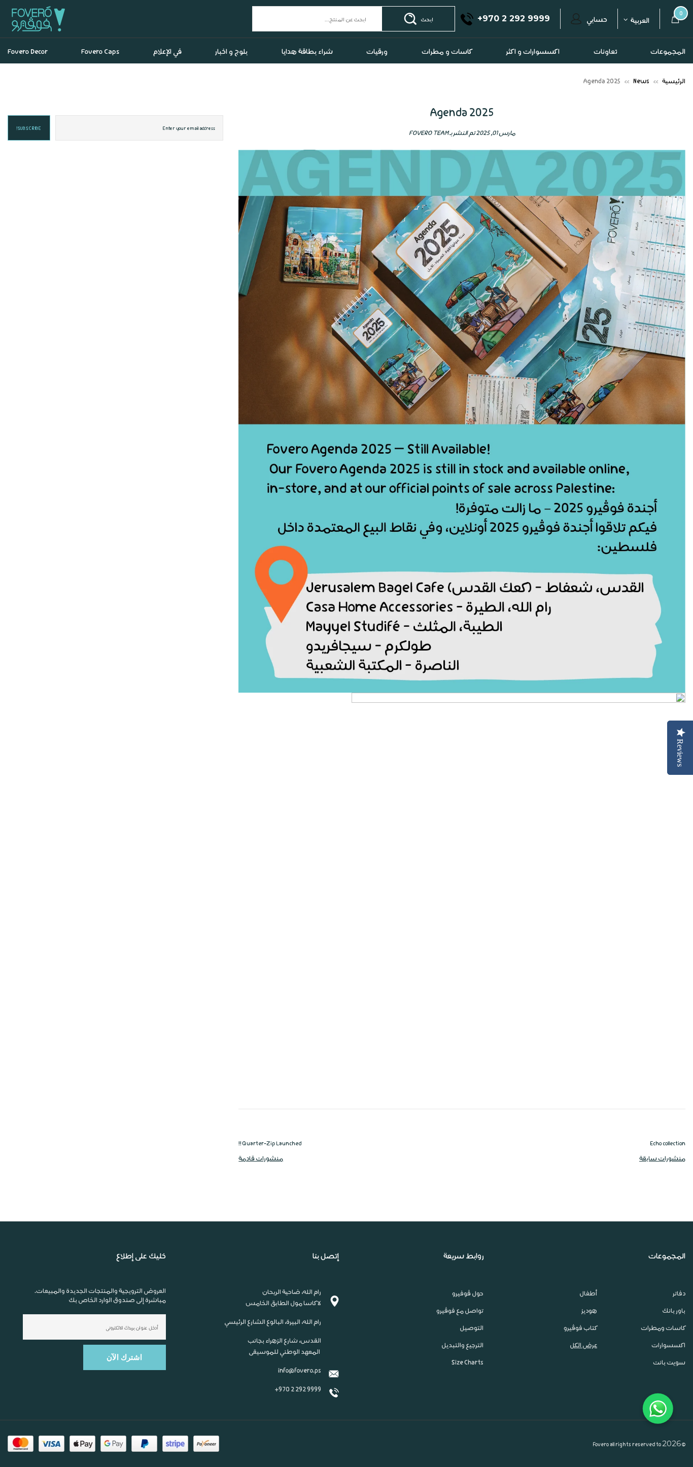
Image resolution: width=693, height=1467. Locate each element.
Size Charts (467, 1382)
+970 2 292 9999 (297, 1409)
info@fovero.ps (299, 1390)
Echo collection (667, 1163)
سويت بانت (669, 1382)
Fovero (62, 38)
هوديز (589, 1330)
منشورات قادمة (260, 1178)
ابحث (427, 39)
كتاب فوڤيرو (580, 1347)
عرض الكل (583, 1365)
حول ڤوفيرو (467, 1313)
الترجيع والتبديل (462, 1365)
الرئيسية (673, 100)
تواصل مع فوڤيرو (459, 1330)
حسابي (596, 39)
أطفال (588, 1313)
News (641, 100)
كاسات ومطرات (663, 1347)
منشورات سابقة (662, 1178)
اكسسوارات (668, 1365)
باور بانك (673, 1330)
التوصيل (471, 1347)
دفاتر (679, 1313)
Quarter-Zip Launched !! (270, 1163)
